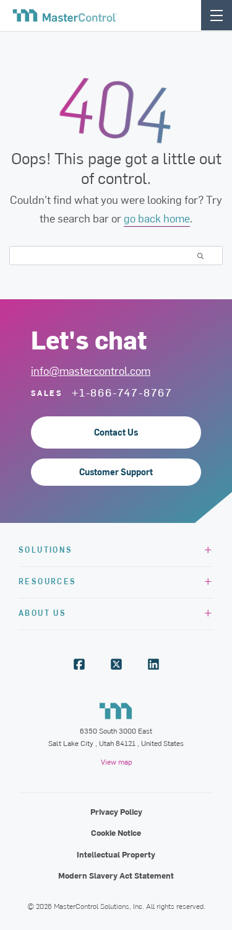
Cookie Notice (116, 832)
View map (116, 761)
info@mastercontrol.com (90, 370)
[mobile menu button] (216, 15)
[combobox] (116, 255)
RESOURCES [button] (48, 581)
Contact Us (116, 432)
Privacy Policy (116, 811)
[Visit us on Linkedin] (153, 664)
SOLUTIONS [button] (46, 549)
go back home (157, 218)
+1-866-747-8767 (122, 392)
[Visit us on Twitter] (116, 664)
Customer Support (116, 472)
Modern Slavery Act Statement (116, 875)
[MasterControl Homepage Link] (65, 15)
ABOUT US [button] (42, 612)
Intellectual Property (116, 854)
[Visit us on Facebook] (79, 664)
